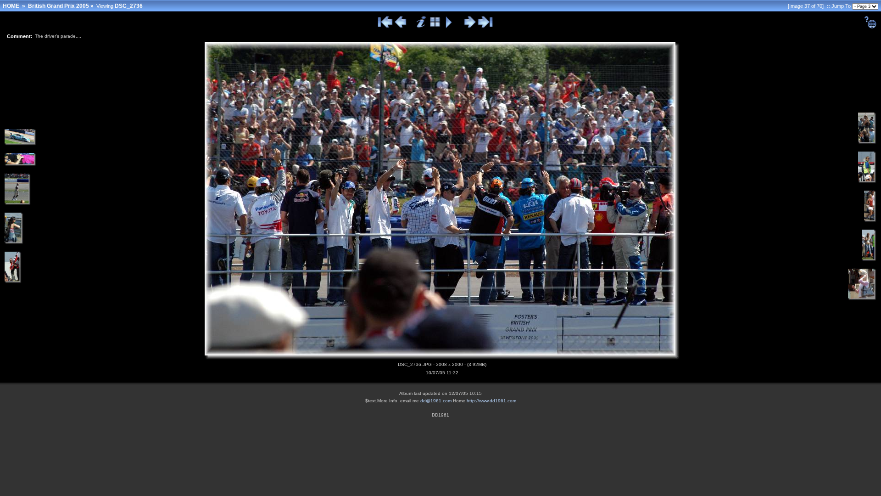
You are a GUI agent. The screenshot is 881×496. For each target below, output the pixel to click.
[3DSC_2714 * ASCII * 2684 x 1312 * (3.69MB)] (20, 144)
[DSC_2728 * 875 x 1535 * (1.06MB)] (14, 242)
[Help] (870, 26)
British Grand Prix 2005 (58, 6)
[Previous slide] (401, 26)
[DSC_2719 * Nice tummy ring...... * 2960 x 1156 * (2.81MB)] (20, 164)
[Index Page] (435, 26)
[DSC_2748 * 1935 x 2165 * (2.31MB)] (862, 298)
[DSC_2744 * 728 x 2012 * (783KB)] (870, 220)
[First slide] (385, 26)
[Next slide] (469, 26)
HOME (11, 6)
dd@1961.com (436, 400)
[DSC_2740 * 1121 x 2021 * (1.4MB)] (867, 142)
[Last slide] (485, 26)
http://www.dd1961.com (491, 400)
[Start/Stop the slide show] (449, 26)
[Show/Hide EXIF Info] (421, 26)
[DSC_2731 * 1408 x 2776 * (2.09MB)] (13, 281)
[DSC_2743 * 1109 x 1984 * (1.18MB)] (867, 181)
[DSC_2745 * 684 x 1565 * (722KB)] (869, 259)
